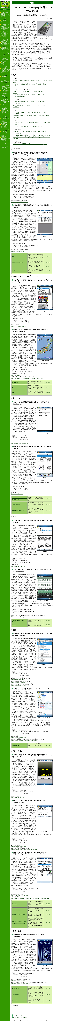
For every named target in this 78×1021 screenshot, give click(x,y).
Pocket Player (15, 1000)
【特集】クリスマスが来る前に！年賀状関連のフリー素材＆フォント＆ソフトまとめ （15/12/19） (5, 33)
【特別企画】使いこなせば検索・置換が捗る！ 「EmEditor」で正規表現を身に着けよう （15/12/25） (5, 27)
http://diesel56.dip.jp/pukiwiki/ (18, 326)
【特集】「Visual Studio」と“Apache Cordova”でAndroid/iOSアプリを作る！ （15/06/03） (5, 127)
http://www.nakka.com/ (17, 494)
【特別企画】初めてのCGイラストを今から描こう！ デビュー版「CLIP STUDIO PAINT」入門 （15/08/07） (5, 86)
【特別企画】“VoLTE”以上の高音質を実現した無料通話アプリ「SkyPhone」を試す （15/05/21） (5, 140)
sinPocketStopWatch (17, 910)
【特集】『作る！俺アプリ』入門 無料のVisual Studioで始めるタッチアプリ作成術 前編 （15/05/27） (5, 134)
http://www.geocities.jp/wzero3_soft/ (20, 685)
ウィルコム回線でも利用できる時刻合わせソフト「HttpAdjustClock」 (32, 135)
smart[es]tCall (15, 745)
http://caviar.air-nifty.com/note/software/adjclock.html (24, 849)
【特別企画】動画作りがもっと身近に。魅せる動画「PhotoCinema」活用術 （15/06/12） (5, 121)
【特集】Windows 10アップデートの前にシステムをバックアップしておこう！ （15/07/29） (5, 107)
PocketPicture (15, 994)
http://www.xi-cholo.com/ (17, 251)
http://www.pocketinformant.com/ (19, 202)
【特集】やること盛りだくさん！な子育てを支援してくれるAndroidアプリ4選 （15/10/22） (5, 65)
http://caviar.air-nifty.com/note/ (18, 846)
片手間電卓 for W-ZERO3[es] (19, 914)
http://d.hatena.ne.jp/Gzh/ (17, 679)
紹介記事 (48, 256)
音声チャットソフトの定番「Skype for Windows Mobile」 (28, 126)
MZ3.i (13, 392)
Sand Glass (14, 903)
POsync (14, 266)
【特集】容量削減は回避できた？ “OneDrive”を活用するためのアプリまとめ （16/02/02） (5, 15)
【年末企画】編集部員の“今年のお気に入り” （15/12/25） (5, 22)
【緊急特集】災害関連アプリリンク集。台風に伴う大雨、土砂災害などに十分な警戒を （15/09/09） (5, 79)
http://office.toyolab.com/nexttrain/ (19, 895)
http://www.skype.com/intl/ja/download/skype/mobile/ (24, 740)
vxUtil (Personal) (16, 504)
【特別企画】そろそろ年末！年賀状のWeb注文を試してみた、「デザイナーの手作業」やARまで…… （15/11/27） (5, 50)
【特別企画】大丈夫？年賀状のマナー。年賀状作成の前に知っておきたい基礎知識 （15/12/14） (5, 39)
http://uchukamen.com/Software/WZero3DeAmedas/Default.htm (27, 378)
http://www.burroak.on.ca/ (17, 797)
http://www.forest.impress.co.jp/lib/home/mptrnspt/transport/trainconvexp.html (30, 898)
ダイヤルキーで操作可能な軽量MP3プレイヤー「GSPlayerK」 (30, 144)
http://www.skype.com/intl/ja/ (18, 737)
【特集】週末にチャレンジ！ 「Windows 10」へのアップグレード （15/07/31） (5, 101)
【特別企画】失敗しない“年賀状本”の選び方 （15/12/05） (5, 43)
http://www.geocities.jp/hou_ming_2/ (20, 443)
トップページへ (17, 1015)
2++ (13, 387)
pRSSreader (15, 382)
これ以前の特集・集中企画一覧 (5, 147)
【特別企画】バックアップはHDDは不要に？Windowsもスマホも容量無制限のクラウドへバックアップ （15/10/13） (5, 71)
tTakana (14, 625)
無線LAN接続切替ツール (18, 510)
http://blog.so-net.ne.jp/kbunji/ (18, 980)
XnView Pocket (15, 988)
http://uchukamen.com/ (16, 375)
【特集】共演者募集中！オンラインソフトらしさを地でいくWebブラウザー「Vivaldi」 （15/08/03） (5, 93)
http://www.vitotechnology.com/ (19, 616)
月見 (13, 256)
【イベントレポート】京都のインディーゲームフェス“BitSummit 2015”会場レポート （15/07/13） (5, 113)
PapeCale (14, 270)
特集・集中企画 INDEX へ (20, 1017)
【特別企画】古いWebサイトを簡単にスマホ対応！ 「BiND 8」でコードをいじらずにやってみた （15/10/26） (5, 58)
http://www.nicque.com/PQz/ (18, 682)
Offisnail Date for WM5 (17, 262)
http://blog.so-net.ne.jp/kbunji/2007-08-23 (21, 983)
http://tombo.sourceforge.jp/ (18, 566)
